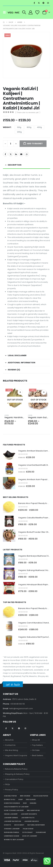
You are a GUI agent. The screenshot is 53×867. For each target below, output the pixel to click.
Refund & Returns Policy (16, 769)
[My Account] (30, 12)
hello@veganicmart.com (21, 708)
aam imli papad (10, 796)
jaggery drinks (11, 818)
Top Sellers (37, 745)
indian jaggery (11, 814)
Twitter (10, 154)
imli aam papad (33, 810)
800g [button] (29, 127)
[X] (39, 3)
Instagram (25, 728)
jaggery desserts (29, 814)
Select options (20, 392)
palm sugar (28, 829)
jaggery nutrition (12, 821)
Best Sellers (37, 755)
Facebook (5, 154)
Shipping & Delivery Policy (17, 774)
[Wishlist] (37, 12)
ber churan (25, 796)
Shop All (36, 740)
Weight (7, 127)
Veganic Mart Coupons (16, 755)
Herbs (6, 415)
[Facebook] (34, 3)
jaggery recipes (31, 821)
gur (24, 803)
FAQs (7, 784)
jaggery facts (27, 818)
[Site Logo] (13, 12)
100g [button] (19, 127)
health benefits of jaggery (16, 807)
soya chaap (27, 832)
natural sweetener (36, 825)
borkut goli (9, 799)
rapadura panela (11, 832)
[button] (5, 12)
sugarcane (41, 832)
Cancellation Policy (14, 779)
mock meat (19, 825)
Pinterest (19, 728)
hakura (33, 803)
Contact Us (10, 745)
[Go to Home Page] (4, 22)
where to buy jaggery (14, 840)
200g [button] (19, 132)
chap (20, 799)
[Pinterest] (43, 3)
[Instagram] (48, 3)
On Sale (36, 750)
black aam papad (40, 796)
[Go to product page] (9, 454)
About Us (9, 740)
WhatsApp (26, 154)
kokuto (7, 825)
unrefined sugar (11, 836)
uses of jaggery (29, 836)
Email (21, 154)
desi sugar (30, 799)
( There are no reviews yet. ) (27, 112)
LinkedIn (16, 154)
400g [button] (39, 127)
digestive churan (12, 803)
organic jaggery (12, 829)
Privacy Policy (11, 789)
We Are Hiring (11, 750)
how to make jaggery (14, 810)
